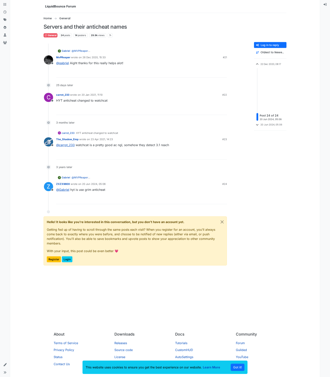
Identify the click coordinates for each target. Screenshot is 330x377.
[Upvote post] (217, 73)
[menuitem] (325, 5)
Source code (123, 350)
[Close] (222, 222)
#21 (225, 57)
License (119, 357)
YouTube (242, 357)
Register (54, 259)
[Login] (325, 5)
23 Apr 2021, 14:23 (102, 139)
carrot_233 (62, 94)
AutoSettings (184, 357)
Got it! (237, 367)
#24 (224, 183)
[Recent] (5, 12)
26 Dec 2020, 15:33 (94, 57)
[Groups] (5, 43)
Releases (120, 343)
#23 (224, 139)
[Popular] (5, 27)
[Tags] (5, 20)
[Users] (5, 35)
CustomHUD (184, 350)
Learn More (211, 367)
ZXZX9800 (63, 183)
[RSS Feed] (110, 35)
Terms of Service (66, 343)
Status (58, 357)
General (52, 35)
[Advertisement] (165, 300)
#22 (224, 94)
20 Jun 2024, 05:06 (94, 183)
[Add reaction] (210, 73)
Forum (240, 343)
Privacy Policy (64, 350)
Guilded (241, 350)
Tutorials (181, 343)
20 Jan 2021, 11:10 (92, 94)
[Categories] (5, 5)
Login (67, 259)
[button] (5, 365)
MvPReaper (63, 57)
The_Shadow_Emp (67, 139)
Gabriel (66, 50)
